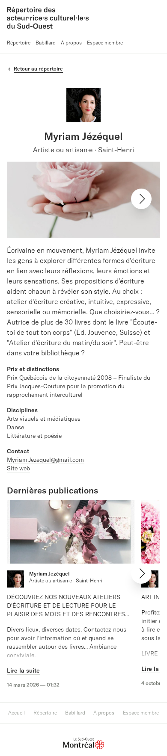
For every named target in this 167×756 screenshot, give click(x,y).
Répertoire (18, 42)
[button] (141, 199)
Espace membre (105, 42)
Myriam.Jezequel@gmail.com (45, 460)
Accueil (16, 712)
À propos (71, 42)
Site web (18, 468)
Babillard (46, 42)
